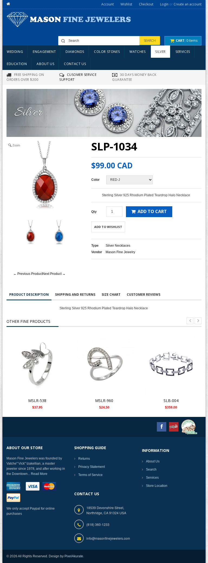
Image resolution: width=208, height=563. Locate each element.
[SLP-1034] (30, 233)
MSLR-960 (104, 400)
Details (38, 361)
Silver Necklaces (118, 245)
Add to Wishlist (108, 227)
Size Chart (111, 294)
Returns (84, 459)
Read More (39, 474)
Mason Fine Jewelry (120, 252)
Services (152, 478)
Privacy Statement (91, 467)
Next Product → (54, 274)
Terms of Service (90, 475)
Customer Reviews (143, 294)
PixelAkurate (73, 556)
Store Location (156, 486)
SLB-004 (171, 400)
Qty (94, 212)
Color (95, 180)
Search (151, 469)
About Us (153, 461)
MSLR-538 (37, 400)
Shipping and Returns (75, 294)
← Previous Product (28, 274)
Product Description (29, 294)
